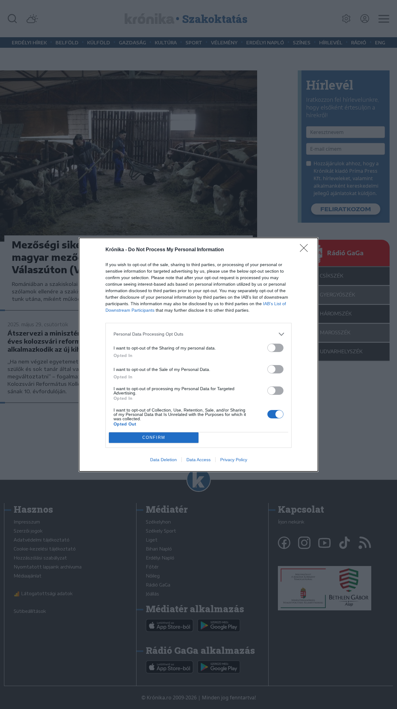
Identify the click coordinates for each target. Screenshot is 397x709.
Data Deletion (163, 459)
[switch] (275, 348)
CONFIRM (153, 437)
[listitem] (198, 334)
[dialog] (198, 354)
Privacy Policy (233, 459)
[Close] (306, 250)
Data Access (198, 459)
